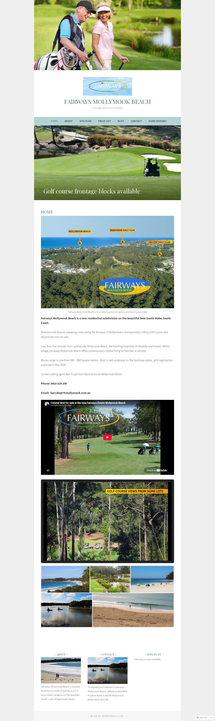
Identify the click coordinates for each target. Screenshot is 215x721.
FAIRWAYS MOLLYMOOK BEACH (107, 101)
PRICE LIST (104, 121)
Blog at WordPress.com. (107, 716)
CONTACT (136, 121)
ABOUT (69, 121)
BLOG (121, 121)
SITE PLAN (86, 121)
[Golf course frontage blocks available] (107, 162)
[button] (102, 553)
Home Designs (157, 121)
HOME (54, 121)
